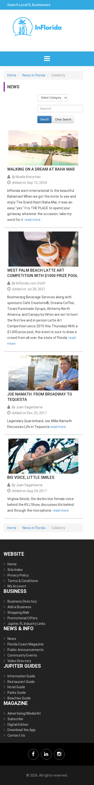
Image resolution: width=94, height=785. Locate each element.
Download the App (21, 730)
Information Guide (21, 676)
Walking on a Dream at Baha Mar (41, 169)
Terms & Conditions (22, 581)
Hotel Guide (16, 687)
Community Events (22, 655)
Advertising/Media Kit (24, 713)
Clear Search (63, 119)
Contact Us (16, 735)
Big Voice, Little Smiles (30, 477)
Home (12, 564)
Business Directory (22, 601)
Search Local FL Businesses (28, 5)
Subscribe (15, 719)
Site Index (15, 570)
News (11, 639)
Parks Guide (16, 693)
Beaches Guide (19, 698)
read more (32, 220)
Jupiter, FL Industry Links (26, 624)
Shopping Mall (18, 612)
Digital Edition (17, 724)
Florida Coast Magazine (25, 644)
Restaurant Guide (21, 682)
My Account (16, 586)
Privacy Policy (18, 575)
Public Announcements (25, 650)
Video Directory (19, 661)
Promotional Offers (22, 618)
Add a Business (19, 607)
